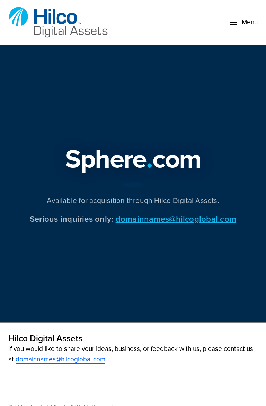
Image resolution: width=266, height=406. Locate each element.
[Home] (60, 22)
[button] (244, 22)
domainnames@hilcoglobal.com (176, 218)
